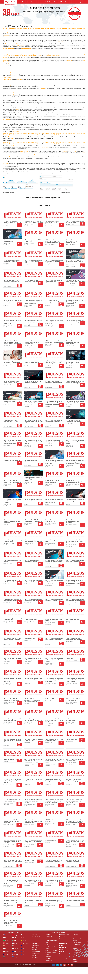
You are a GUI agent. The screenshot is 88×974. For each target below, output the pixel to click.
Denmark (7, 948)
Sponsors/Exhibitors (58, 1)
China (6, 946)
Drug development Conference (20, 30)
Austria (7, 937)
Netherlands (17, 948)
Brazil (6, 940)
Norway (16, 954)
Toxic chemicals (6, 119)
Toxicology (5, 32)
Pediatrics (75, 936)
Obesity (61, 953)
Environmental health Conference (35, 30)
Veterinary (75, 961)
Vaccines (75, 959)
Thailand (25, 948)
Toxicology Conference (22, 28)
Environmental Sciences (51, 940)
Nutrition (61, 951)
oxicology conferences (11, 43)
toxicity (18, 109)
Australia (7, 935)
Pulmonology (76, 950)
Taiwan (25, 946)
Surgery (75, 955)
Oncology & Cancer (63, 956)
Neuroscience (62, 947)
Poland (24, 935)
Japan (15, 943)
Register (72, 1)
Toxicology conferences (19, 45)
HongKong (16, 935)
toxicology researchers (26, 48)
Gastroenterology (50, 944)
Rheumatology (76, 952)
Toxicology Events (47, 30)
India (15, 937)
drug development (24, 151)
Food (47, 942)
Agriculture (34, 934)
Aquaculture (35, 941)
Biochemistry (35, 943)
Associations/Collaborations (46, 1)
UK (23, 954)
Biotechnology (35, 945)
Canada (7, 943)
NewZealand (17, 951)
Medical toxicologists (7, 74)
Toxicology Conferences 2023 (9, 28)
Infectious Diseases (64, 934)
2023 (17, 43)
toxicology (60, 41)
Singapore (25, 937)
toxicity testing (14, 145)
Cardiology (34, 947)
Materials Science (63, 936)
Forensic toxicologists (8, 85)
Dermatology (35, 957)
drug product (23, 156)
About (28, 1)
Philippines (17, 957)
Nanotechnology (63, 943)
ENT (47, 938)
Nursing (61, 949)
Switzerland (26, 943)
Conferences (34, 1)
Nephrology (62, 945)
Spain (24, 940)
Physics (75, 946)
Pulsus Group (6, 163)
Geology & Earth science (51, 950)
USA (24, 951)
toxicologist (6, 35)
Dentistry (34, 955)
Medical (61, 939)
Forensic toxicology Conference (48, 28)
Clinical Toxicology (7, 79)
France (6, 954)
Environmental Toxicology (8, 94)
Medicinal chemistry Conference (75, 28)
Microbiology (62, 941)
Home (23, 1)
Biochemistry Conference (61, 28)
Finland (7, 951)
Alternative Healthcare (37, 936)
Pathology (75, 934)
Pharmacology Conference (34, 28)
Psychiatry (75, 948)
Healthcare (48, 956)
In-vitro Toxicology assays (8, 156)
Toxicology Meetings (56, 30)
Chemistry (34, 949)
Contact (67, 1)
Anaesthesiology (36, 939)
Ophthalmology (63, 958)
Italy (15, 940)
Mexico (16, 946)
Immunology (48, 960)
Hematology (48, 958)
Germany (7, 957)
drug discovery (28, 152)
